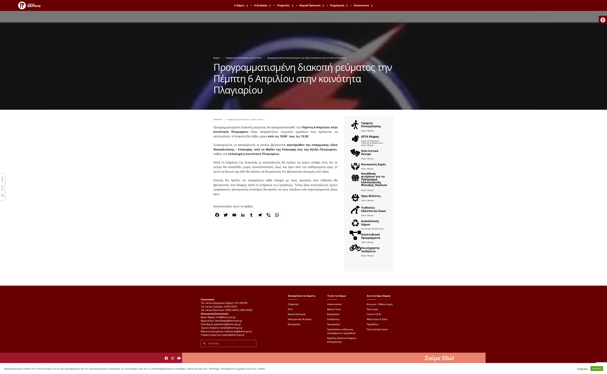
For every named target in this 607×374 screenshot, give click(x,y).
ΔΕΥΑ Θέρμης (370, 136)
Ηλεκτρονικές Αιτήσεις (300, 319)
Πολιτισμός (373, 309)
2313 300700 (240, 303)
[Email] (234, 216)
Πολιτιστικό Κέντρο (369, 152)
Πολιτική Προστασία (377, 329)
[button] (603, 20)
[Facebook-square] (166, 358)
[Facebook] (217, 216)
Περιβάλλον (373, 324)
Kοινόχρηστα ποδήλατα (370, 249)
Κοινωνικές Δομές (373, 164)
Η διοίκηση (260, 5)
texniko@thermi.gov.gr (231, 328)
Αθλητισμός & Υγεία (377, 319)
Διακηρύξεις (333, 314)
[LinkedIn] (243, 216)
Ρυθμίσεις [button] (582, 368)
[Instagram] (172, 358)
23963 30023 (231, 310)
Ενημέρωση (337, 5)
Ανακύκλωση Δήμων (370, 222)
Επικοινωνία (361, 5)
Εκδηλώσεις (333, 319)
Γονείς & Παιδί (374, 314)
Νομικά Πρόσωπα (310, 5)
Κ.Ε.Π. (290, 309)
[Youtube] (179, 358)
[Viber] (269, 216)
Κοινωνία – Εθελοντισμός (380, 304)
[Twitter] (226, 216)
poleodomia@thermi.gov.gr (227, 324)
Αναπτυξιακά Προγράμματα (370, 236)
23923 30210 (230, 306)
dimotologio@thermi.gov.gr (228, 320)
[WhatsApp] (277, 216)
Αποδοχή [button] (596, 368)
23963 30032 (245, 310)
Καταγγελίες (294, 324)
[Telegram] (260, 216)
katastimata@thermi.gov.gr (238, 331)
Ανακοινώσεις (243, 58)
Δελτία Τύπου (256, 58)
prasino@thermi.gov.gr (233, 335)
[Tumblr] (252, 216)
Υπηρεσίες (283, 5)
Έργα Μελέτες (371, 196)
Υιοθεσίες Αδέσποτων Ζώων (373, 209)
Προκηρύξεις (333, 324)
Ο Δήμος (239, 5)
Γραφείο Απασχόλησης (371, 124)
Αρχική (216, 58)
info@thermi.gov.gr (226, 317)
